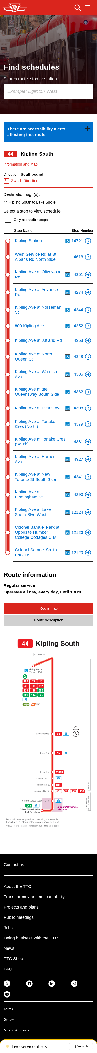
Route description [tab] (48, 620)
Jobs (8, 927)
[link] (48, 132)
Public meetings (19, 917)
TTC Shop (13, 958)
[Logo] (15, 7)
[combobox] (48, 91)
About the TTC (17, 886)
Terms (8, 1009)
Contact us (14, 864)
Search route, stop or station (30, 78)
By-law (9, 1019)
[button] (81, 1046)
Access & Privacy (16, 1030)
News (9, 948)
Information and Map (21, 164)
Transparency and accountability (34, 896)
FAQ (8, 969)
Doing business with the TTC (31, 938)
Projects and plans (21, 907)
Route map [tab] (48, 608)
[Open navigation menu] (87, 8)
